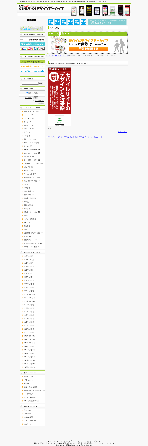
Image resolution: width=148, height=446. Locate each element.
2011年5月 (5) (28, 277)
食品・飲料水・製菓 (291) (32, 181)
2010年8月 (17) (29, 308)
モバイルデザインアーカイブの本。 (34, 391)
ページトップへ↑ (122, 132)
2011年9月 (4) (28, 263)
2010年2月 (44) (29, 329)
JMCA (69, 443)
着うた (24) (27, 122)
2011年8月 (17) (29, 266)
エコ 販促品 (77, 443)
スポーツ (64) (28, 170)
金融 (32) (27, 188)
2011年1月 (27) (29, 291)
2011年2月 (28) (29, 287)
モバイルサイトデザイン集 (91, 441)
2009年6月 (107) (29, 357)
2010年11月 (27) (29, 298)
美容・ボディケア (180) (32, 177)
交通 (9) (26, 229)
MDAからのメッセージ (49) (33, 243)
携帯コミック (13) (30, 139)
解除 (36, 93)
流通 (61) (27, 226)
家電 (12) (27, 208)
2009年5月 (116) (29, 360)
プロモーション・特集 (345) (33, 163)
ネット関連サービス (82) (32, 160)
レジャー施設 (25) (30, 219)
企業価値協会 (88, 443)
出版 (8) (26, 202)
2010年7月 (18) (29, 312)
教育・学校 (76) (29, 195)
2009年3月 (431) (29, 367)
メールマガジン (29, 394)
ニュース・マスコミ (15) (32, 153)
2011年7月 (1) (28, 270)
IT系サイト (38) (29, 156)
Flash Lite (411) (29, 115)
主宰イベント (28, 383)
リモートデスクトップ (64, 441)
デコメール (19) (29, 129)
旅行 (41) (27, 222)
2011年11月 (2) (29, 259)
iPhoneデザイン (29, 414)
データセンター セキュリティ (104, 443)
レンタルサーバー (30, 420)
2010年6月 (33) (29, 315)
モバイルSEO (28, 417)
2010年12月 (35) (29, 294)
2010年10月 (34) (29, 301)
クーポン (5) (28, 146)
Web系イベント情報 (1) (31, 247)
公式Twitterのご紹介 (30, 387)
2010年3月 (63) (29, 325)
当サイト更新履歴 (30, 397)
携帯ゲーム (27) (29, 125)
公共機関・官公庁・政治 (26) (33, 233)
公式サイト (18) (29, 118)
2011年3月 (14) (29, 284)
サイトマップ (50, 443)
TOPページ (49, 55)
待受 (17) (27, 132)
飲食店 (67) (27, 184)
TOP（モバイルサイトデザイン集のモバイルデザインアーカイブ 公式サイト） (75, 137)
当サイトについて (30, 376)
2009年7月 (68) (29, 353)
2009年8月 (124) (29, 350)
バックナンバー (39, 101)
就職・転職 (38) (29, 191)
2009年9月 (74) (29, 346)
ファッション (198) (30, 174)
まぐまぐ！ (41, 103)
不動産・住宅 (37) (30, 198)
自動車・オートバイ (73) (32, 212)
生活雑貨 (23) (28, 205)
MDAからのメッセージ (61, 55)
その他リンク (28, 424)
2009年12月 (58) (29, 336)
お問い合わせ (28, 380)
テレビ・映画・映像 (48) (32, 149)
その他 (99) (27, 236)
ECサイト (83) (28, 167)
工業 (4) (26, 215)
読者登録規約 (28, 98)
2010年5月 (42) (29, 318)
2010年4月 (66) (29, 322)
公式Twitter (27, 410)
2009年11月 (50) (29, 339)
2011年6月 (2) (28, 273)
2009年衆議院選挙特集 (31, 401)
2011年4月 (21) (29, 280)
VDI (53, 441)
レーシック (77, 441)
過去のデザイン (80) (30, 240)
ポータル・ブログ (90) (31, 143)
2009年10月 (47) (29, 343)
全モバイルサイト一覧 (31, 111)
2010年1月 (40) (29, 332)
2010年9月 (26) (29, 305)
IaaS (49, 441)
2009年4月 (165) (29, 364)
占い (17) (27, 136)
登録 (29, 93)
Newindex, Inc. (73, 445)
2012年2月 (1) (28, 256)
